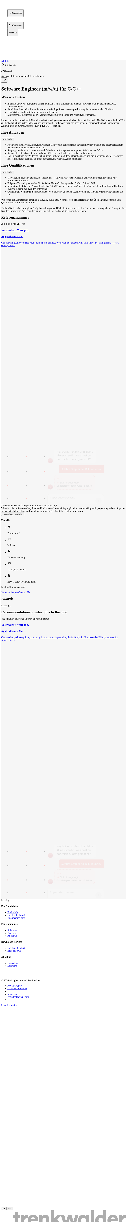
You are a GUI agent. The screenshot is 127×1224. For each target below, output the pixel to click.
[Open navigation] (2, 59)
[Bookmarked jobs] (3, 51)
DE (3, 1209)
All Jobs (5, 61)
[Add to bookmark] (4, 80)
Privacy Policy (14, 985)
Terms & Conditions (17, 988)
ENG (10, 1209)
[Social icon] (4, 975)
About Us (13, 44)
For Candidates (15, 38)
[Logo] (12, 5)
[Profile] (3, 55)
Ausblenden (7, 139)
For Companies (15, 41)
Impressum (12, 994)
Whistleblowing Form (18, 997)
